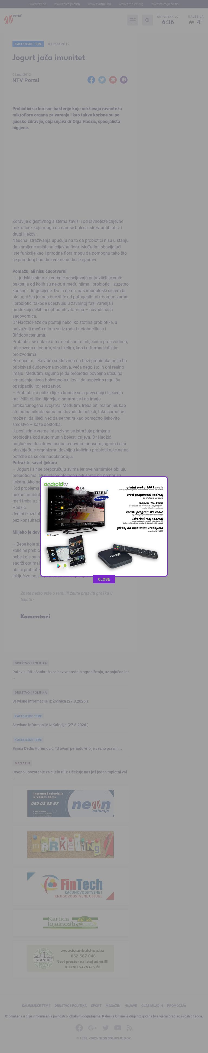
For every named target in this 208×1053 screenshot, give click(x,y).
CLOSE (104, 579)
